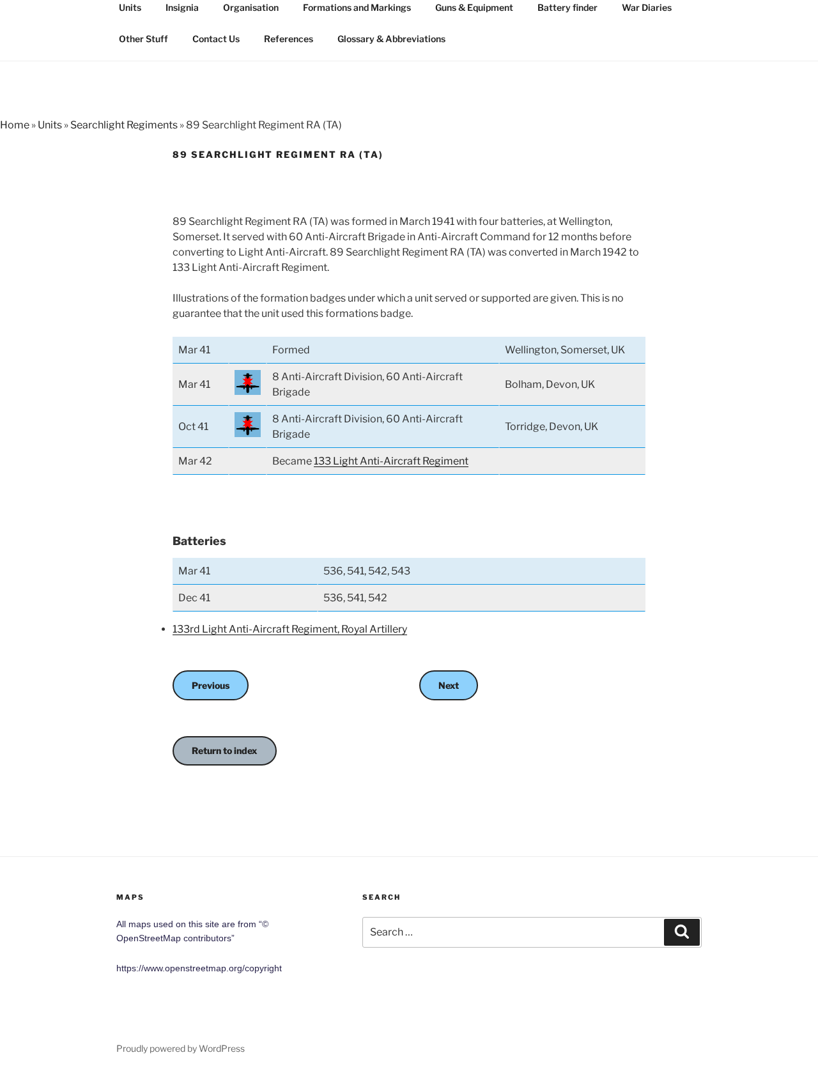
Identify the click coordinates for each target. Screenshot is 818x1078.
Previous (210, 685)
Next (448, 685)
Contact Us (216, 38)
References (288, 38)
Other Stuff (143, 38)
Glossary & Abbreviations (391, 38)
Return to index (225, 750)
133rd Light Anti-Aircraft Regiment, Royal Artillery (290, 629)
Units (50, 125)
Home (14, 125)
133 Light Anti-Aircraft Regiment (391, 461)
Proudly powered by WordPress (180, 1048)
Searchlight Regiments (124, 125)
